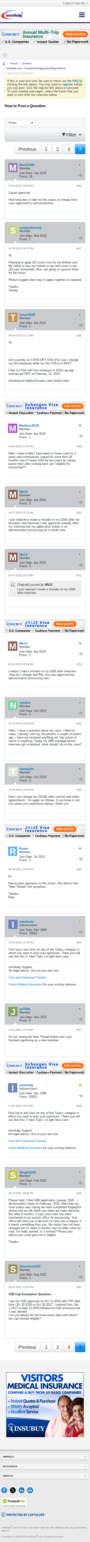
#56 (79, 942)
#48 (79, 335)
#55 (79, 869)
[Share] (80, 175)
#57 (79, 1030)
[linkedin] (23, 1492)
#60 (79, 1287)
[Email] (31, 1492)
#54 (79, 789)
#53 (79, 723)
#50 (79, 512)
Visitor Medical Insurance (25, 984)
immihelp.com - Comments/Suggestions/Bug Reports (36, 68)
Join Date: (26, 173)
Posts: (23, 176)
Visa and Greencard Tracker (27, 977)
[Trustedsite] (14, 1507)
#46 (79, 186)
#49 (79, 446)
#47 (79, 248)
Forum (14, 63)
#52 (79, 664)
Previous (27, 149)
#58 (79, 1106)
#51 (79, 575)
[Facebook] (5, 1492)
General (26, 63)
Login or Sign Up (74, 3)
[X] (14, 1492)
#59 (79, 1193)
